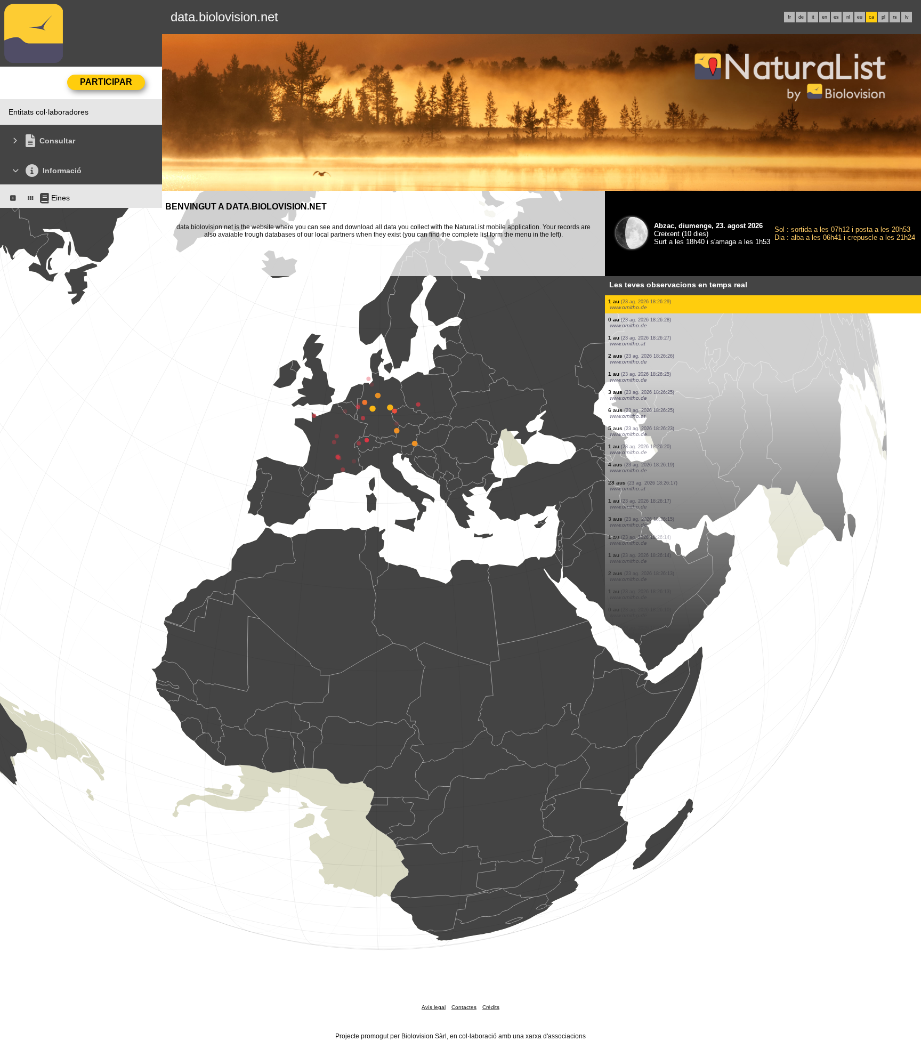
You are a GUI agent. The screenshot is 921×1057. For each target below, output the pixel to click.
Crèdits (490, 1007)
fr (789, 17)
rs (895, 17)
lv (907, 17)
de (801, 17)
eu (859, 17)
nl (848, 17)
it (813, 17)
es (836, 17)
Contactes (463, 1007)
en (824, 17)
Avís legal (434, 1007)
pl (883, 17)
